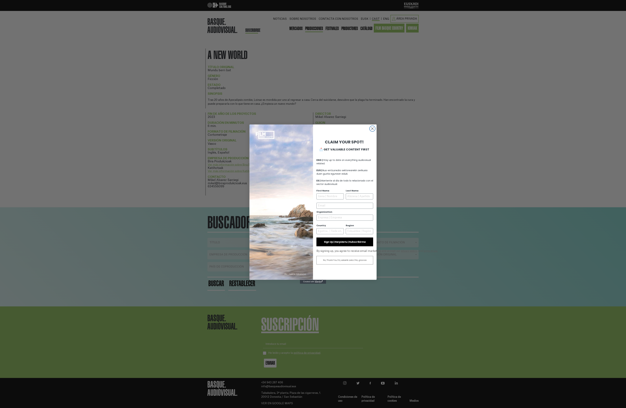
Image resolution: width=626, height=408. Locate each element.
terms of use (431, 251)
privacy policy (409, 251)
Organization (324, 211)
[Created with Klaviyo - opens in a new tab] (313, 282)
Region (350, 225)
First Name (322, 190)
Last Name (352, 190)
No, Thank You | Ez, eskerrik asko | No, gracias (345, 260)
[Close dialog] (372, 128)
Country (321, 225)
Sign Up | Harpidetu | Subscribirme (345, 242)
